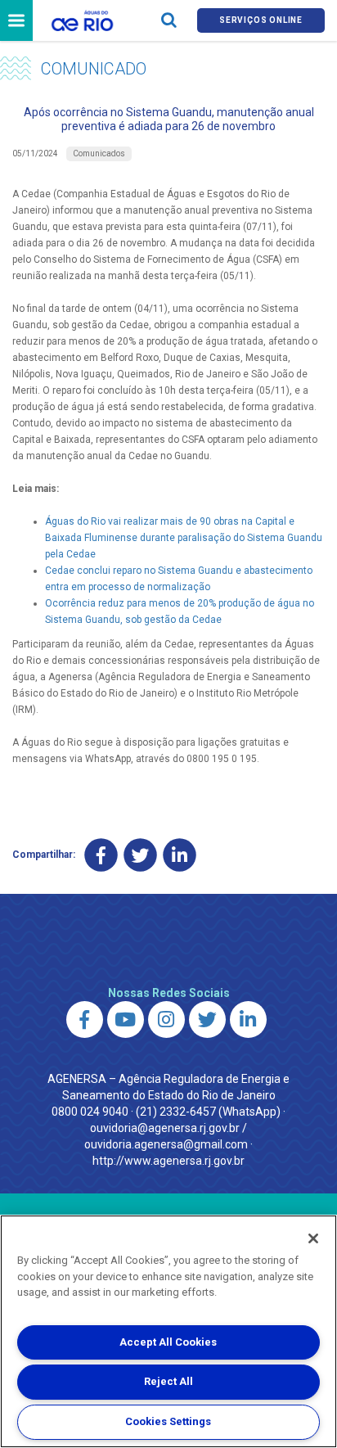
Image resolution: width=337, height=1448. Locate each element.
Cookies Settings (168, 1421)
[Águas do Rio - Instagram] (166, 1019)
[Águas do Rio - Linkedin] (248, 1019)
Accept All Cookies (168, 1342)
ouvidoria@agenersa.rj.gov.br (165, 1127)
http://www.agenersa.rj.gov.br (168, 1160)
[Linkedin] (179, 855)
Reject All (168, 1381)
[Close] (313, 1238)
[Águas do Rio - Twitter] (207, 1019)
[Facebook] (101, 855)
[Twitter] (140, 855)
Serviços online (261, 20)
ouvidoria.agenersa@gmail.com (166, 1144)
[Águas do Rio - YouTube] (125, 1019)
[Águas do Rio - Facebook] (84, 1019)
